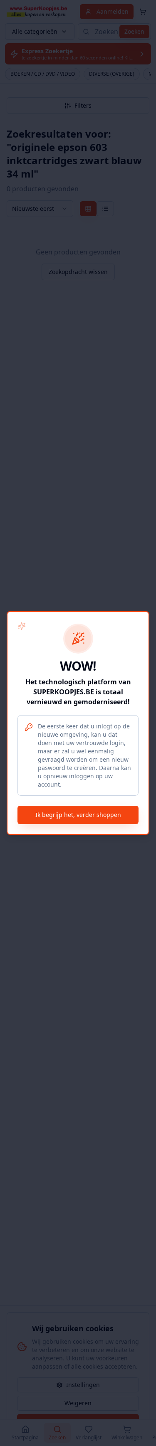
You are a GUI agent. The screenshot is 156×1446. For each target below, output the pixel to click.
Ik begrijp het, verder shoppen (78, 815)
